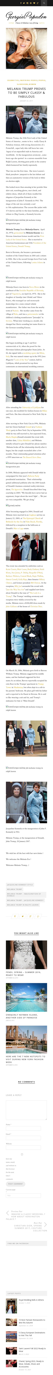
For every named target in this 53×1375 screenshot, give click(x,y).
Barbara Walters (12, 576)
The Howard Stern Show (32, 457)
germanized (18, 232)
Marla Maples (11, 437)
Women (32, 84)
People (42, 80)
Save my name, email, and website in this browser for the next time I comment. (11, 1169)
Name (8, 1124)
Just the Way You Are (15, 589)
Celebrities (13, 80)
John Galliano (11, 606)
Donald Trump (24, 246)
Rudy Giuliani (33, 569)
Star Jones (16, 572)
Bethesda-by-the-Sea (14, 521)
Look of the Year (21, 359)
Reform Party (33, 476)
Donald (29, 427)
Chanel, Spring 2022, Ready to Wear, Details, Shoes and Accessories (31, 1364)
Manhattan (18, 687)
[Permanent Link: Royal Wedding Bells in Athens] (11, 1313)
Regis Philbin (37, 576)
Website (9, 1144)
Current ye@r (10, 1191)
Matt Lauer (21, 569)
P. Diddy (24, 572)
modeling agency (30, 353)
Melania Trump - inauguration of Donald (24, 895)
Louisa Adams (37, 262)
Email (8, 1134)
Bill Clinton (35, 582)
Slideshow (22, 84)
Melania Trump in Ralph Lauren (23, 905)
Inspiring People (29, 80)
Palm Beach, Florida (33, 521)
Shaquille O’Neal (35, 572)
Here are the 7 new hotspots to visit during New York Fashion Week (25, 1059)
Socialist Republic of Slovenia (31, 290)
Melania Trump (14, 889)
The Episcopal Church (32, 518)
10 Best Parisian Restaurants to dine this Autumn (32, 1321)
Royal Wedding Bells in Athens (31, 1300)
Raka (16, 314)
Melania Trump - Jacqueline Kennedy (25, 900)
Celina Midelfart (24, 440)
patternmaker (33, 314)
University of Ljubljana (31, 407)
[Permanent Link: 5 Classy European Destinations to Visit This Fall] (11, 1341)
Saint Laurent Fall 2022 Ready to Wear (32, 1349)
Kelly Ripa (22, 579)
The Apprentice (17, 489)
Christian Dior (36, 606)
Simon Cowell (11, 579)
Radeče (16, 310)
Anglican (32, 515)
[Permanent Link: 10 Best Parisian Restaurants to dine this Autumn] (11, 1325)
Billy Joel (18, 586)
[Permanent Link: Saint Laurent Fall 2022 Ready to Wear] (11, 1354)
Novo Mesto (34, 287)
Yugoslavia (16, 294)
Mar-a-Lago (18, 528)
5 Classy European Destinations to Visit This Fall (32, 1334)
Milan (44, 410)
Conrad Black (25, 576)
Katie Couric (11, 569)
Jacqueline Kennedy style (20, 885)
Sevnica (9, 321)
